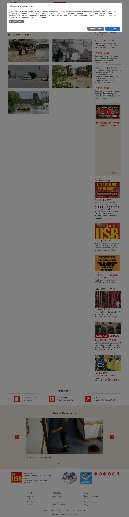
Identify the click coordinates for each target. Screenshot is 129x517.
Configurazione (15, 22)
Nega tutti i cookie (96, 29)
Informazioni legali (43, 18)
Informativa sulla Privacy (105, 16)
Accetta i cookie (112, 29)
